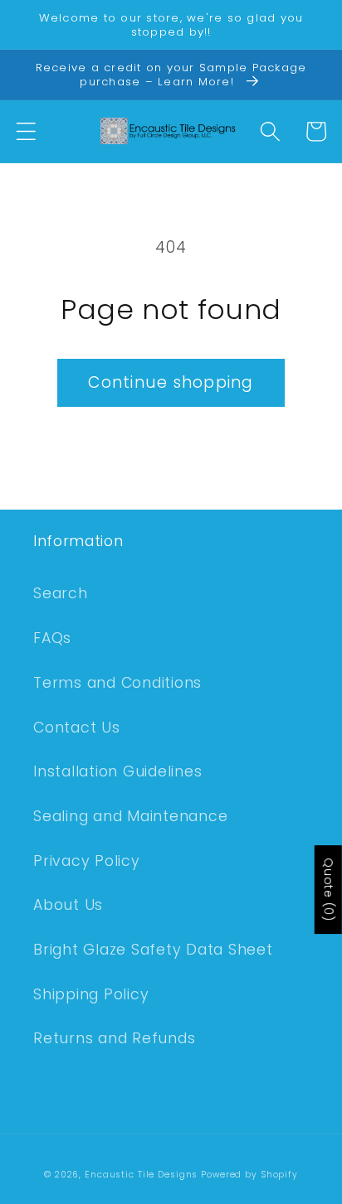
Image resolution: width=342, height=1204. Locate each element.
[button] (26, 131)
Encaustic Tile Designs (141, 1174)
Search (60, 593)
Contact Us (76, 727)
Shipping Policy (91, 994)
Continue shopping (170, 382)
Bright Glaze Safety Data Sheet (153, 950)
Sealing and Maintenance (130, 816)
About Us (68, 905)
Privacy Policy (86, 861)
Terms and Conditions (117, 683)
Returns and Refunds (114, 1038)
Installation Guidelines (117, 771)
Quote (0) (328, 889)
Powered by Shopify (249, 1174)
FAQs (52, 638)
